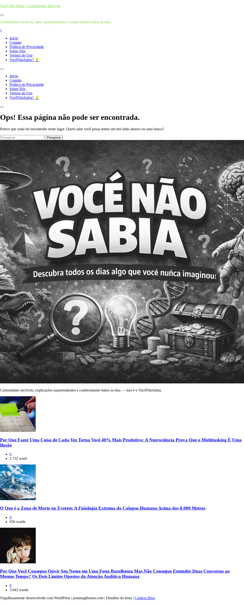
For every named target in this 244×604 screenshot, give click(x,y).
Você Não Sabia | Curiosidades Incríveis (30, 6)
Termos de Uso (21, 55)
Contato (15, 42)
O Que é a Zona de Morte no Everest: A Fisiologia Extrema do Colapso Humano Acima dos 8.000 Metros (102, 508)
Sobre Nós (17, 51)
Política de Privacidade (27, 47)
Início (14, 38)
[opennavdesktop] (2, 15)
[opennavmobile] (2, 107)
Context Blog (145, 598)
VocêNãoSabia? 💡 (24, 60)
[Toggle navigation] (2, 69)
